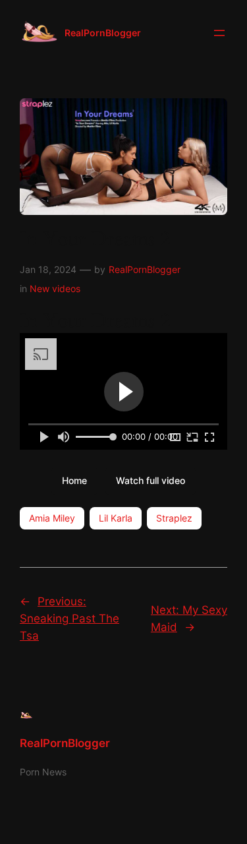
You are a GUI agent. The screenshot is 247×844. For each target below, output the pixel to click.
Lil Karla (115, 518)
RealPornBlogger (103, 32)
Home (74, 480)
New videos (55, 288)
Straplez (174, 518)
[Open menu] (219, 33)
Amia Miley (52, 518)
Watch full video (150, 480)
